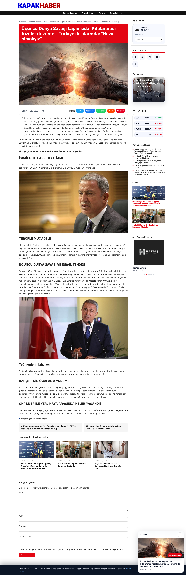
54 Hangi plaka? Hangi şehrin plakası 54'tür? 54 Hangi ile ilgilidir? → (103, 427)
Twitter (79, 111)
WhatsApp (101, 111)
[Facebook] (135, 57)
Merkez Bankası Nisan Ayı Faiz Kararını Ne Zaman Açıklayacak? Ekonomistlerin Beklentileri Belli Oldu (149, 172)
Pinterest (120, 111)
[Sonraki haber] (161, 81)
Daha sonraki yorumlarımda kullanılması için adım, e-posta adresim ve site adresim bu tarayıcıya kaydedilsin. (71, 549)
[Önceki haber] (156, 81)
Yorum (23, 492)
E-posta (23, 526)
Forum (102, 13)
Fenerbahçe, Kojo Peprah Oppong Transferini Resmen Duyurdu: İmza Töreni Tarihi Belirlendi (147, 151)
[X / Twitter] (142, 57)
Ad (21, 516)
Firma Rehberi (88, 13)
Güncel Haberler (70, 13)
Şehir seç (139, 34)
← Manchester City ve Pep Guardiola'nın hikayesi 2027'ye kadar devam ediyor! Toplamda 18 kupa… (48, 427)
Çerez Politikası (116, 13)
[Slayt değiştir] (144, 274)
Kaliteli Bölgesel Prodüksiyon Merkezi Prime (149, 166)
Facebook (89, 111)
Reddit (111, 111)
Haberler (22, 21)
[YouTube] (157, 57)
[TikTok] (135, 64)
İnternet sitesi (25, 536)
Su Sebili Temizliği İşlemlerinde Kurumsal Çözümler (146, 157)
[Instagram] (149, 57)
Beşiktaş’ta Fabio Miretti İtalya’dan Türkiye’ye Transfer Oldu (147, 162)
